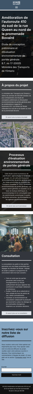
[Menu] (16, 7)
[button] (16, 375)
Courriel (4, 367)
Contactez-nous (20, 357)
